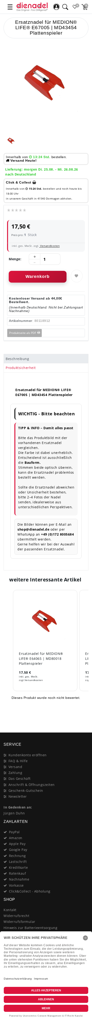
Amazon (15, 838)
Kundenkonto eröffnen (27, 755)
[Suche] (65, 7)
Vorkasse (16, 885)
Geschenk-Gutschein (25, 790)
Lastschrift (18, 861)
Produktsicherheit (21, 367)
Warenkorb (37, 276)
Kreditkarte (18, 867)
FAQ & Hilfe (18, 761)
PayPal (14, 832)
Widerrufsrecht (16, 915)
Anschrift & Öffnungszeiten (31, 784)
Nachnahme (19, 879)
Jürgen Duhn (14, 813)
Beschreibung (17, 358)
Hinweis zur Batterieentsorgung (30, 927)
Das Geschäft (19, 778)
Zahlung (15, 772)
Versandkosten (49, 246)
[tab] (46, 358)
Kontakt (10, 910)
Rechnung (17, 855)
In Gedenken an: (18, 807)
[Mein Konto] (56, 7)
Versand (15, 767)
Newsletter (17, 796)
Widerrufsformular (19, 921)
